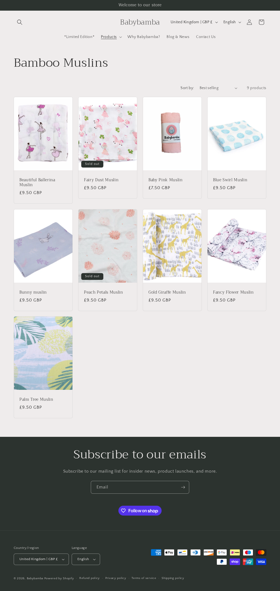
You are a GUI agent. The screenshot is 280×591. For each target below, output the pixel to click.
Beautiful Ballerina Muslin (37, 182)
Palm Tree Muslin (36, 399)
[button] (20, 22)
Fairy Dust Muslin (101, 179)
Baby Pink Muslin (165, 179)
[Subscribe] (183, 487)
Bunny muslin (33, 292)
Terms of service (144, 578)
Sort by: (187, 88)
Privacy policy (115, 578)
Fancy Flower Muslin (233, 292)
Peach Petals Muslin (103, 292)
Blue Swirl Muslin (230, 179)
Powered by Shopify (59, 578)
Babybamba (35, 578)
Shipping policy (173, 578)
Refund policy (89, 578)
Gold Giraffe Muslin (167, 292)
